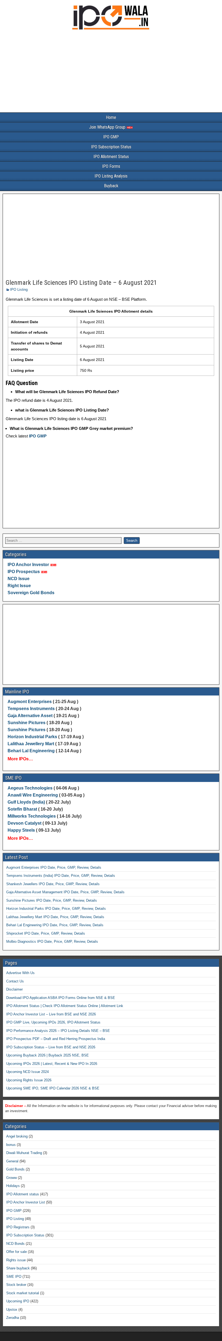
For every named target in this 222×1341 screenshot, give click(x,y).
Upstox (11, 1309)
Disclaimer (14, 989)
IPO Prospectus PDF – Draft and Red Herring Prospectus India (55, 1039)
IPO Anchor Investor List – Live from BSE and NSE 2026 (51, 1014)
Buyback (111, 185)
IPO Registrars (18, 1227)
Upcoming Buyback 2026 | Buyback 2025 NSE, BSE (47, 1055)
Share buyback (18, 1268)
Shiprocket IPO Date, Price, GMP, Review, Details (45, 933)
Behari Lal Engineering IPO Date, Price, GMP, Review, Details (54, 925)
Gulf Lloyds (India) (27, 802)
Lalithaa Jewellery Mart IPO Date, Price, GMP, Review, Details (55, 917)
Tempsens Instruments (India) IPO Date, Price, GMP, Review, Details (60, 876)
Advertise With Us (20, 973)
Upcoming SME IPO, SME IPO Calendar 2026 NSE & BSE (52, 1088)
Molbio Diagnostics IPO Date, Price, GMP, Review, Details (52, 941)
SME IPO (13, 1277)
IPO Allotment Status (111, 156)
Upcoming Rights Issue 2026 (28, 1080)
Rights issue (16, 1260)
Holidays (13, 1186)
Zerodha (12, 1318)
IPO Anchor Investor (28, 564)
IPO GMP (111, 136)
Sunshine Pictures (26, 722)
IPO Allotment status (22, 1194)
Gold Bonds (15, 1169)
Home (111, 117)
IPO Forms (111, 166)
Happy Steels (21, 830)
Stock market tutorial (22, 1293)
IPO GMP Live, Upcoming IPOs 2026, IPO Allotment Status (53, 1022)
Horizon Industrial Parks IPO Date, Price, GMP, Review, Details (56, 909)
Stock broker (16, 1285)
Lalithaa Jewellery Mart (31, 743)
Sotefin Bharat (22, 809)
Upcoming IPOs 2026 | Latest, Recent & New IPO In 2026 (51, 1064)
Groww (11, 1178)
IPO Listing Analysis (111, 176)
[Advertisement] (111, 72)
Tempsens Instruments (31, 708)
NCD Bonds (15, 1244)
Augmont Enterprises (30, 701)
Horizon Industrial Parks (32, 736)
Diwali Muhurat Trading (24, 1153)
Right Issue (19, 585)
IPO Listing (19, 289)
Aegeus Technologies (30, 788)
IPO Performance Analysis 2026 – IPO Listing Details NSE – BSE (58, 1031)
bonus (11, 1145)
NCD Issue (19, 578)
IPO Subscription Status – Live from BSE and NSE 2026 (50, 1047)
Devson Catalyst (24, 823)
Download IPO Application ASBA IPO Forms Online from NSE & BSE (60, 998)
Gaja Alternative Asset (30, 715)
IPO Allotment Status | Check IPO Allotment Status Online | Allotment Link (64, 1006)
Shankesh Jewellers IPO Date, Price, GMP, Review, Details (53, 884)
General (12, 1161)
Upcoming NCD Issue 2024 (27, 1072)
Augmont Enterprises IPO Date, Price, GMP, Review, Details (53, 867)
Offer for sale (16, 1252)
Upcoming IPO (17, 1301)
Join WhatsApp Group (107, 127)
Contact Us (15, 981)
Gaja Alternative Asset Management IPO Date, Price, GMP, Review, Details (65, 892)
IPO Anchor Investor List (25, 1202)
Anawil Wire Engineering (33, 795)
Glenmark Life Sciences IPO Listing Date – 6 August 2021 (81, 282)
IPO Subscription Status (111, 146)
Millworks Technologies (32, 816)
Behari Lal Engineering (31, 750)
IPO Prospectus (24, 571)
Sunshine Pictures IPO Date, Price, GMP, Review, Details (51, 900)
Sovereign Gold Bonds (31, 592)
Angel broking (17, 1136)
